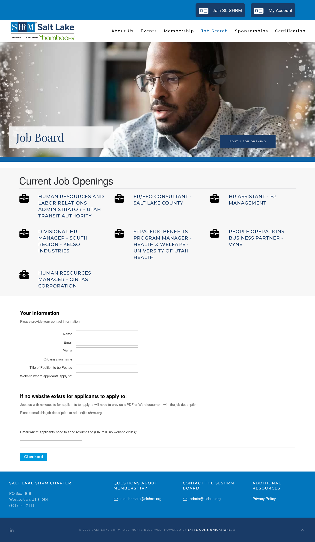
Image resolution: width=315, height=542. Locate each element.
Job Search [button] (214, 31)
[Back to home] (42, 31)
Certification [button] (290, 31)
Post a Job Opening (247, 141)
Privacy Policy (264, 498)
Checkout (33, 456)
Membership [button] (179, 31)
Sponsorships (251, 31)
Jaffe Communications (209, 529)
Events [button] (149, 31)
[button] (302, 530)
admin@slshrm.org (205, 498)
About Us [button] (122, 31)
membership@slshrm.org (140, 498)
